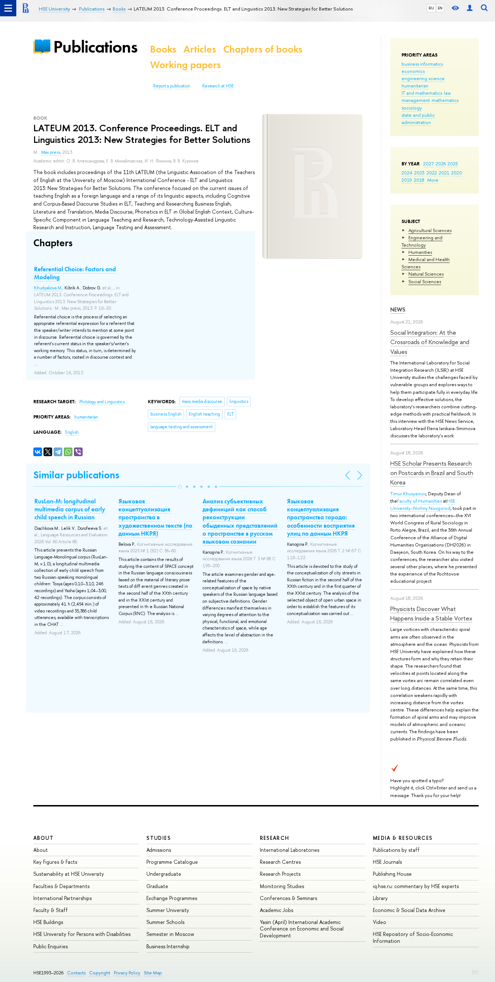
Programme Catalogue (172, 861)
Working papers (185, 64)
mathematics (445, 100)
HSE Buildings (48, 922)
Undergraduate (163, 873)
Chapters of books (262, 49)
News (397, 309)
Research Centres (280, 861)
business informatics (422, 64)
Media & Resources (403, 837)
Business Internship (168, 946)
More (432, 180)
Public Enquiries (50, 946)
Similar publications (76, 475)
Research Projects (280, 873)
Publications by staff (396, 849)
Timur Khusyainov (408, 493)
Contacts (76, 973)
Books (163, 49)
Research (275, 837)
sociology (412, 107)
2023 (419, 172)
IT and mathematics (422, 93)
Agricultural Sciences (430, 230)
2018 (419, 180)
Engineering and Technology (422, 241)
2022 (432, 172)
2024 (407, 172)
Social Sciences (424, 281)
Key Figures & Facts (55, 861)
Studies (158, 837)
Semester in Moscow (170, 934)
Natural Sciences (426, 274)
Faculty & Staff (50, 910)
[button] (179, 486)
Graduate (157, 886)
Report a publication (171, 86)
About (43, 837)
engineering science (423, 78)
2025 (453, 163)
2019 (407, 180)
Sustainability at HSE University (68, 873)
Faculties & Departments (61, 886)
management (416, 100)
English (72, 432)
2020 (456, 172)
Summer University (167, 910)
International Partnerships (62, 898)
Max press (50, 152)
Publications (95, 47)
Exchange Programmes (171, 898)
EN (440, 8)
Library (380, 898)
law (447, 93)
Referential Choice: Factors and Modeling (75, 273)
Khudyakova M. (48, 288)
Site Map (153, 973)
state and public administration (418, 118)
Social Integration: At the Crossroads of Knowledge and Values (429, 342)
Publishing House (392, 873)
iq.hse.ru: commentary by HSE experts (416, 886)
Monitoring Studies (282, 886)
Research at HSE (218, 86)
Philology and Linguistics (102, 402)
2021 (444, 172)
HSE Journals (387, 861)
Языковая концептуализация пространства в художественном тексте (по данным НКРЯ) (155, 517)
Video (379, 922)
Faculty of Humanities (419, 501)
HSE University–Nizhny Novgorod (422, 504)
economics (413, 71)
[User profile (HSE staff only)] (469, 8)
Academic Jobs (276, 910)
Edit (475, 971)
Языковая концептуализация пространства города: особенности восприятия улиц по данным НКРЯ (321, 517)
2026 (441, 163)
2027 (428, 163)
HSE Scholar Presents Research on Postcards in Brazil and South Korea (431, 473)
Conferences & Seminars (288, 898)
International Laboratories (289, 849)
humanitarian (415, 85)
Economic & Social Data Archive (409, 910)
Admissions (158, 849)
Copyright (99, 973)
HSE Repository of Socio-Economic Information (413, 937)
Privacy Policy (127, 973)
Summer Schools (165, 922)
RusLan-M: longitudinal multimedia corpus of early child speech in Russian (69, 509)
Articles (199, 49)
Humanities (420, 252)
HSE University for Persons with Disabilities (81, 934)
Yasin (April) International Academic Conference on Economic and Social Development (302, 928)
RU (431, 8)
